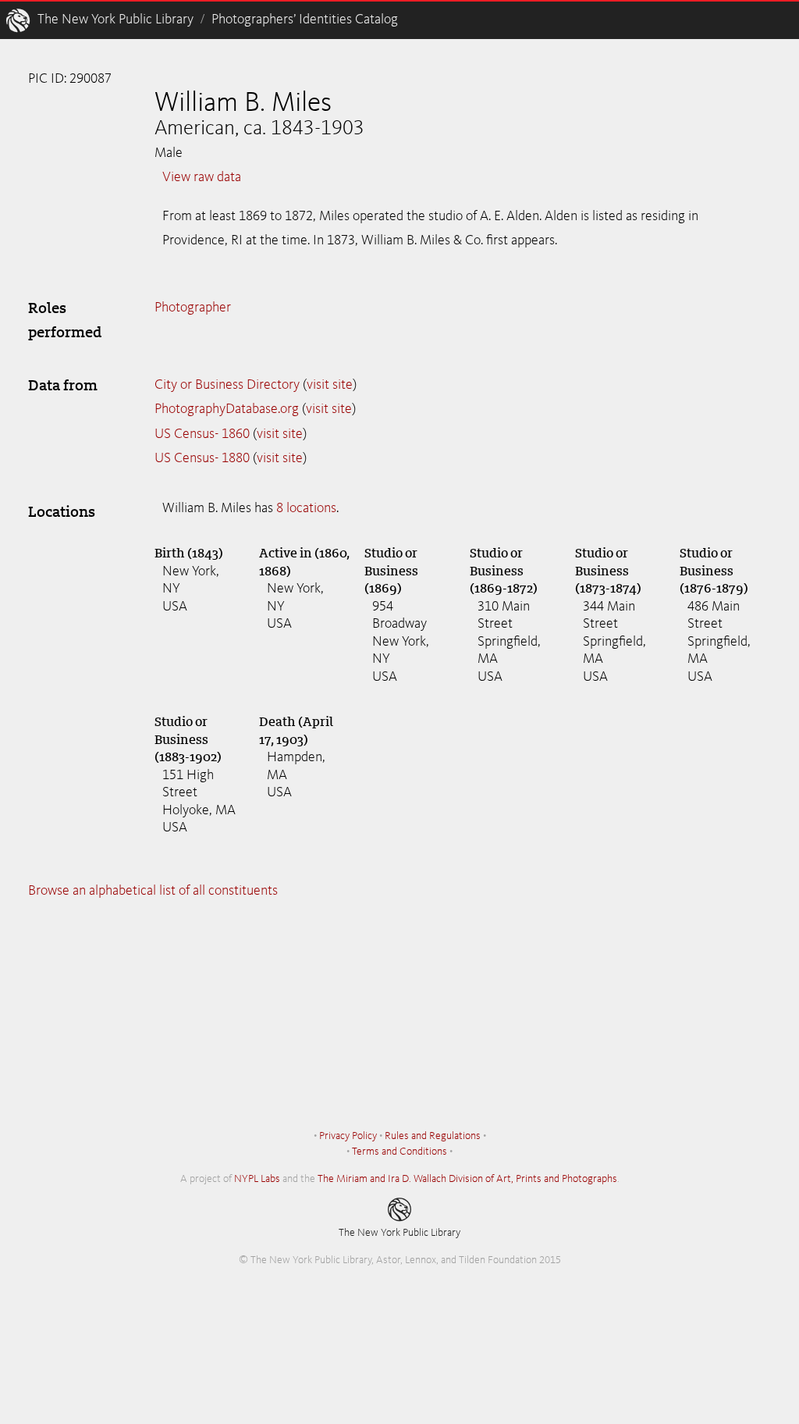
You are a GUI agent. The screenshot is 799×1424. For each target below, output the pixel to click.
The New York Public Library (115, 19)
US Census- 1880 (202, 458)
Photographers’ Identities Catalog (304, 19)
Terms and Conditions (399, 1151)
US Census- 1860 (202, 434)
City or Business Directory (227, 385)
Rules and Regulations (433, 1135)
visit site (330, 385)
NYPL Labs (257, 1178)
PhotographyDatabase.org (226, 409)
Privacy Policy (348, 1135)
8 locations (306, 508)
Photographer (192, 308)
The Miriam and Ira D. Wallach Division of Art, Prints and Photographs (467, 1178)
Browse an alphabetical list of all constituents (153, 891)
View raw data (201, 177)
